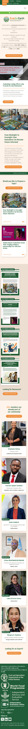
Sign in (4, 3)
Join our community (13, 416)
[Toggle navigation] (25, 8)
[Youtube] (9, 720)
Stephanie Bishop (14, 449)
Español (12, 1)
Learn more (6, 221)
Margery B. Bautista (14, 635)
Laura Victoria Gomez (14, 598)
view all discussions (19, 173)
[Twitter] (2, 720)
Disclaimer (11, 725)
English (5, 1)
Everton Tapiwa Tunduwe (14, 486)
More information (13, 55)
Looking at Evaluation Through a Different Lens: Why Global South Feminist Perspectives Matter (14, 87)
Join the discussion (12, 167)
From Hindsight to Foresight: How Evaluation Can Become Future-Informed (13, 138)
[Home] (14, 19)
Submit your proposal (13, 188)
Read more (7, 104)
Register (9, 3)
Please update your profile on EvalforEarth (16, 12)
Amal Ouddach (14, 522)
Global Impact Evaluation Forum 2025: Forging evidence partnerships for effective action (14, 245)
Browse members (13, 653)
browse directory (9, 393)
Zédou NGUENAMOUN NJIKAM (14, 560)
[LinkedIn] (6, 720)
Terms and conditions (19, 725)
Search (15, 3)
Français (18, 1)
